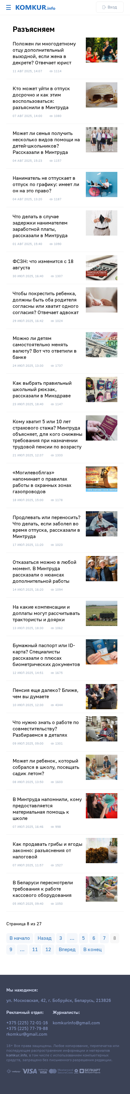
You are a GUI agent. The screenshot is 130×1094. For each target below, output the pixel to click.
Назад (45, 938)
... (72, 938)
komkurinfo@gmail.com (76, 1023)
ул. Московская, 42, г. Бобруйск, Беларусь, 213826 (58, 1000)
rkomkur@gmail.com (26, 1034)
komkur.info (16, 1055)
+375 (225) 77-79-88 (27, 1029)
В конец (92, 949)
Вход (112, 7)
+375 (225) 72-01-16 (27, 1023)
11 (35, 949)
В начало (19, 938)
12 (48, 949)
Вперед (67, 949)
